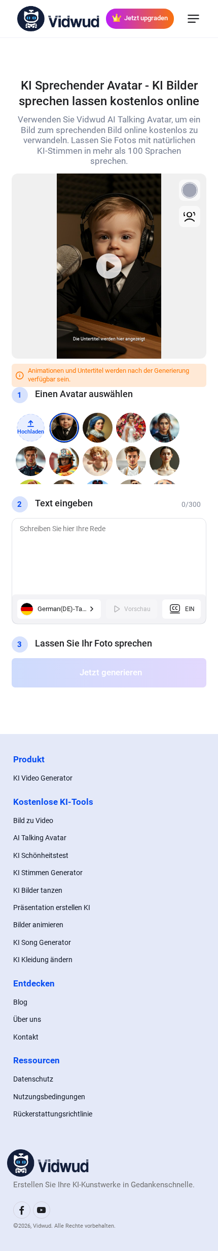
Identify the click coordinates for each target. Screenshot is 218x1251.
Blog (20, 1002)
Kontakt (26, 1037)
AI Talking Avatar (39, 838)
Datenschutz (33, 1079)
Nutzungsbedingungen (49, 1097)
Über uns (27, 1019)
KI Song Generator (42, 942)
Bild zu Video (33, 820)
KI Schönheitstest (40, 855)
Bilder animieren (38, 925)
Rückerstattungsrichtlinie (52, 1114)
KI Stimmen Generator (48, 873)
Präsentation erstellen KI (51, 907)
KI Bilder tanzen (37, 890)
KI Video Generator (42, 778)
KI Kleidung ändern (42, 960)
